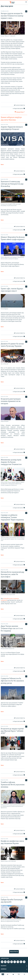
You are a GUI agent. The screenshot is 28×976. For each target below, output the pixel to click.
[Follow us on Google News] (2, 962)
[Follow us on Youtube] (8, 962)
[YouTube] (13, 974)
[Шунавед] (8, 974)
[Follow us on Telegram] (18, 962)
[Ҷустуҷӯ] (24, 974)
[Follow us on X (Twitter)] (14, 962)
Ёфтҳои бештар (14, 951)
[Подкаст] (24, 962)
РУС (19, 974)
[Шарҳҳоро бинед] (19, 112)
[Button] (19, 105)
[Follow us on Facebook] (5, 962)
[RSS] (21, 962)
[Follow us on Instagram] (11, 962)
